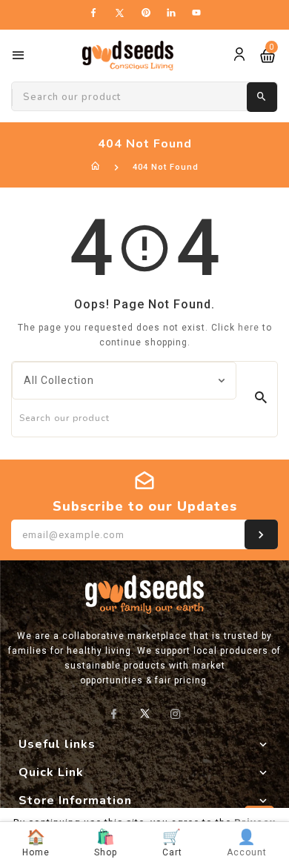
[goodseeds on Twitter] (145, 715)
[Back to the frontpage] (96, 167)
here (248, 327)
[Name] (261, 534)
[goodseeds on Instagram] (176, 714)
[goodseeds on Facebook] (113, 714)
